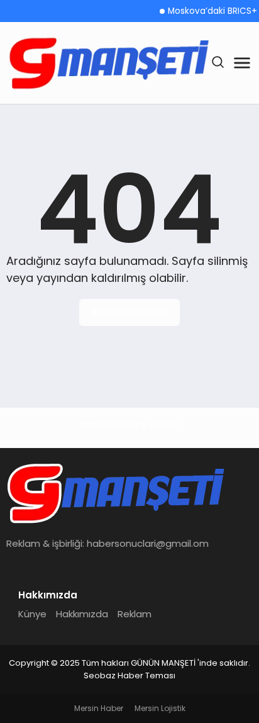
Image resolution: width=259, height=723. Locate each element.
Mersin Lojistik (160, 708)
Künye (32, 613)
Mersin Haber (98, 708)
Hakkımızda (82, 613)
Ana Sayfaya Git (129, 311)
